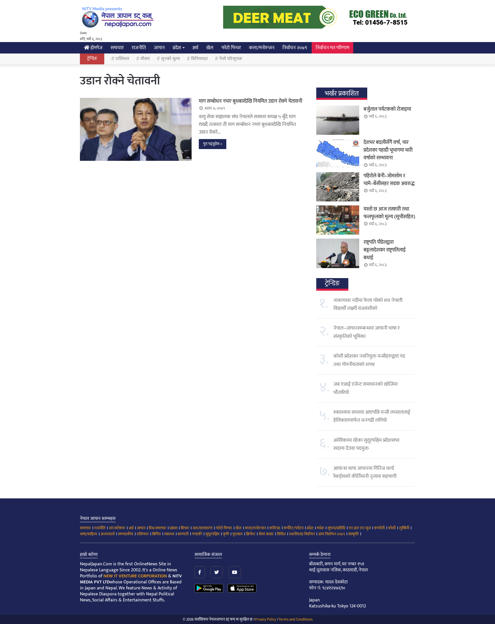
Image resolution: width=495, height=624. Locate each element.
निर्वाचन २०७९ (294, 48)
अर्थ (195, 48)
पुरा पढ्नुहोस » (212, 144)
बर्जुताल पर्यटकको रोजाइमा (387, 109)
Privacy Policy (265, 619)
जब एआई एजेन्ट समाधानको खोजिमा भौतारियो (365, 388)
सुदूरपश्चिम (212, 534)
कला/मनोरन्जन (261, 48)
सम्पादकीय (125, 534)
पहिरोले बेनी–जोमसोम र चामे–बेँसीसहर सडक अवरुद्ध (389, 180)
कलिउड (274, 528)
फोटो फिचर (231, 48)
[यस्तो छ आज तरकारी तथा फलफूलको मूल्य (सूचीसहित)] (337, 220)
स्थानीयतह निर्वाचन (302, 534)
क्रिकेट (250, 534)
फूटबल (237, 534)
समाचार (117, 48)
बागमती (183, 534)
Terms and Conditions (296, 619)
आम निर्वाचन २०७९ (331, 534)
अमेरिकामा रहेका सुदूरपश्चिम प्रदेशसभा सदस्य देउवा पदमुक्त (366, 444)
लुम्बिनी (404, 528)
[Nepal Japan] (118, 17)
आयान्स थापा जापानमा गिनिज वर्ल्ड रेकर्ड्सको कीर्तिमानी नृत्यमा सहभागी (364, 472)
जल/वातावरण (202, 528)
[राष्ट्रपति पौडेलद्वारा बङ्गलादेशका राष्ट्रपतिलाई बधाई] (337, 253)
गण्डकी (197, 534)
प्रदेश (177, 48)
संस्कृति (353, 534)
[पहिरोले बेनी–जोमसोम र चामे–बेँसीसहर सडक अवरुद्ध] (337, 186)
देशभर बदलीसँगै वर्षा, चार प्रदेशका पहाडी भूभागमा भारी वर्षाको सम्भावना (388, 150)
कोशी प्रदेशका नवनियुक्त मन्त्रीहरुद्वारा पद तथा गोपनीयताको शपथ (369, 360)
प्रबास (173, 528)
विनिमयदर (199, 59)
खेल (209, 48)
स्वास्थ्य (169, 534)
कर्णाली (379, 528)
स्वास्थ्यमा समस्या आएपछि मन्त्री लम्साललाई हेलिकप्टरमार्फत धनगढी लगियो (371, 416)
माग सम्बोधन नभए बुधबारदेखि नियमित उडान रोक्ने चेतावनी (250, 101)
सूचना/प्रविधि (336, 528)
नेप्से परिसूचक (230, 59)
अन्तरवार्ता (108, 534)
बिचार (185, 528)
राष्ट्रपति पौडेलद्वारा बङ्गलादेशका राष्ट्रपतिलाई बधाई (385, 250)
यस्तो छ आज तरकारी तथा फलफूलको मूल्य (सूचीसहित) (389, 213)
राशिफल (122, 59)
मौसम (145, 59)
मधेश (320, 528)
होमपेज (96, 48)
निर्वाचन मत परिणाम (332, 48)
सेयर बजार (266, 534)
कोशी (392, 528)
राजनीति (139, 48)
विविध (281, 534)
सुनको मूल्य (170, 59)
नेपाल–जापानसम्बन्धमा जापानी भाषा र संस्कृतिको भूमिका (366, 332)
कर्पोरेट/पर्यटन (293, 528)
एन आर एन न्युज (360, 528)
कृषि (226, 534)
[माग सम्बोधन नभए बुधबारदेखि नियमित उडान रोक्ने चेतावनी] (136, 129)
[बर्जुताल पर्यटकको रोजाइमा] (337, 120)
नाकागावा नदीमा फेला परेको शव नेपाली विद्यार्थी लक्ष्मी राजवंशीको (367, 304)
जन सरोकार (117, 528)
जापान (159, 48)
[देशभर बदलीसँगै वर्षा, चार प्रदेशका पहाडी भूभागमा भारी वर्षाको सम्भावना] (337, 153)
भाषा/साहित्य (88, 534)
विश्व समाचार (157, 528)
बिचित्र (156, 534)
